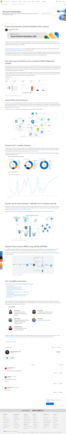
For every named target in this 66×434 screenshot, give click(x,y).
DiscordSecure (9, 297)
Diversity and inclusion (56, 424)
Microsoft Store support (17, 419)
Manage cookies (32, 432)
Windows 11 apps (5, 427)
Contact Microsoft (24, 432)
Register (60, 1)
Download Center (16, 417)
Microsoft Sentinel (14, 4)
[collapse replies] (2, 367)
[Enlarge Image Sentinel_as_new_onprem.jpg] (26, 86)
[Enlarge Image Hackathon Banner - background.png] (33, 35)
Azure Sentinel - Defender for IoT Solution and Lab (16, 295)
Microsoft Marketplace (46, 424)
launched (8, 48)
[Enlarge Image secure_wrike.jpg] (33, 264)
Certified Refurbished (16, 424)
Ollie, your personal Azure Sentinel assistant (15, 289)
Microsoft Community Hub (4, 4)
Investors (54, 422)
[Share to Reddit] (38, 410)
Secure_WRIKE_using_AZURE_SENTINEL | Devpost (46, 250)
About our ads (54, 432)
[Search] (57, 1)
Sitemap (19, 432)
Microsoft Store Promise (17, 425)
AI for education (26, 428)
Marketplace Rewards (46, 425)
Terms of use (37, 432)
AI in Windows (5, 424)
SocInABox (9, 376)
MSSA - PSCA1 (10, 290)
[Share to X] (36, 410)
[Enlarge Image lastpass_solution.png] (33, 176)
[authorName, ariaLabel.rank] (6, 30)
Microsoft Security (35, 417)
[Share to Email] (43, 410)
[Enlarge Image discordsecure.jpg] (33, 124)
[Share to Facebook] (34, 410)
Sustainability (55, 427)
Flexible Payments (16, 427)
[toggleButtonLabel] (64, 4)
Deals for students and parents (27, 426)
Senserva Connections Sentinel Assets (14, 288)
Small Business (35, 427)
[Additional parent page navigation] (9, 4)
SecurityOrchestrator (11, 285)
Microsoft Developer (46, 417)
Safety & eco (45, 432)
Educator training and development (26, 424)
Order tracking (15, 422)
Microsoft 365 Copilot (35, 425)
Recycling (50, 432)
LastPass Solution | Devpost (33, 151)
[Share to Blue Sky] (39, 410)
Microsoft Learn (45, 419)
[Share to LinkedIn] (33, 410)
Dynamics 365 (35, 419)
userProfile (58, 351)
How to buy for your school (27, 422)
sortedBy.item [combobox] (61, 364)
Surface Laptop (5, 417)
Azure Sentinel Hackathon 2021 (17, 48)
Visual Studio (45, 427)
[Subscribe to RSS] (41, 410)
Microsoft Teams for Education (27, 419)
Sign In (64, 1)
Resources (52, 336)
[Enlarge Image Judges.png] (33, 318)
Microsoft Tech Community (47, 422)
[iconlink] (7, 358)
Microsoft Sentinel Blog (21, 4)
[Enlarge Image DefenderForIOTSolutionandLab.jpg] (33, 227)
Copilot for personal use (6, 422)
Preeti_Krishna (10, 29)
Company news (55, 419)
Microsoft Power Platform (36, 422)
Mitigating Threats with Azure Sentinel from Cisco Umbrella (17, 294)
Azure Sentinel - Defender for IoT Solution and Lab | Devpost (20, 209)
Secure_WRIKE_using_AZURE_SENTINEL (14, 287)
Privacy (28, 432)
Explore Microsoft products (6, 425)
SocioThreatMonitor (10, 293)
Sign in (50, 403)
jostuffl (8, 367)
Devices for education (26, 417)
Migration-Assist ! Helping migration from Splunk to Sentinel (18, 292)
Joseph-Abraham (10, 387)
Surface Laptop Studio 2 (6, 419)
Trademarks (41, 432)
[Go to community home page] (1, 1)
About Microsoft (55, 417)
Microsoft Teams (35, 424)
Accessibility (55, 425)
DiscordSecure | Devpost (15, 107)
